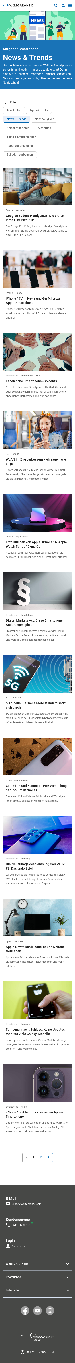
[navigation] (37, 1221)
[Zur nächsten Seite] (48, 1157)
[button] (63, 5)
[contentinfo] (37, 1352)
